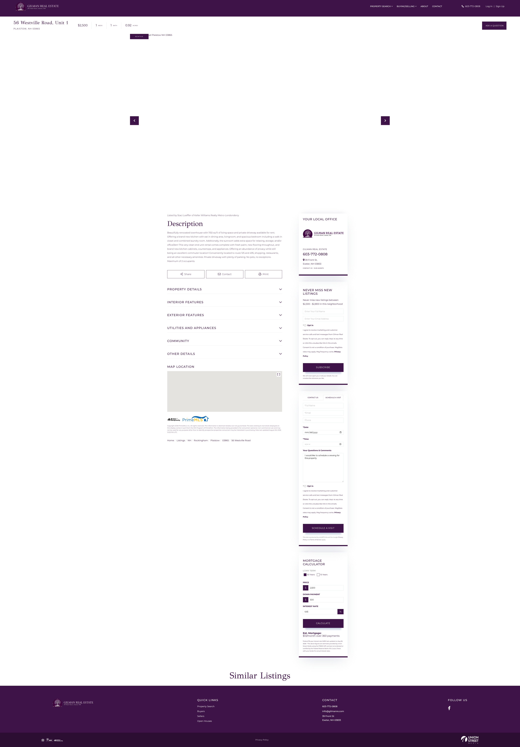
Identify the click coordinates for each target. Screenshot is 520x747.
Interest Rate (310, 606)
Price (306, 582)
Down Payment (311, 594)
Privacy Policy (262, 740)
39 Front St (331, 718)
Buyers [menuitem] (201, 711)
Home (170, 440)
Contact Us (308, 268)
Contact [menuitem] (437, 6)
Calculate (323, 623)
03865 (225, 440)
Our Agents (319, 268)
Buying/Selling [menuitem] (406, 6)
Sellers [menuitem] (200, 716)
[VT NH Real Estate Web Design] (469, 740)
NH (189, 440)
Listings (181, 440)
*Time (306, 439)
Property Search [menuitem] (380, 6)
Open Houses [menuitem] (204, 721)
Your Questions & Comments (317, 450)
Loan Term (309, 570)
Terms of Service (315, 540)
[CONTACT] (494, 26)
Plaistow (215, 440)
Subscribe (323, 367)
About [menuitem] (424, 6)
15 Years (323, 574)
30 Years (311, 574)
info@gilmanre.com (333, 711)
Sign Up (500, 6)
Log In (489, 6)
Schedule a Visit (333, 398)
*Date (305, 427)
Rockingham (201, 440)
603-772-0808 (472, 6)
